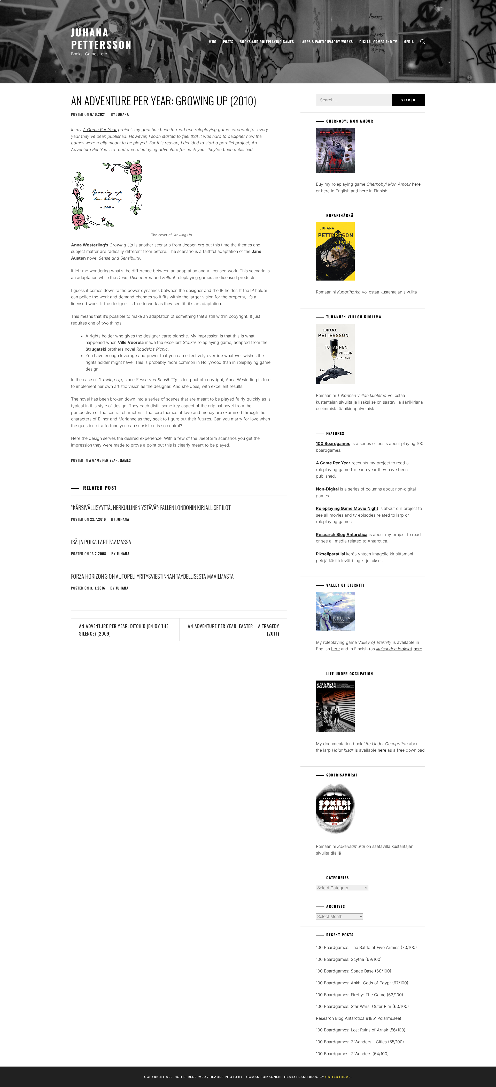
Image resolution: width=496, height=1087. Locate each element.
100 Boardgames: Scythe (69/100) (349, 959)
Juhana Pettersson (101, 38)
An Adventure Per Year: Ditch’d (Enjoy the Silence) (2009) (123, 630)
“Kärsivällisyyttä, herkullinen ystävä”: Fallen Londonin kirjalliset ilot (151, 507)
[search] (422, 41)
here (416, 184)
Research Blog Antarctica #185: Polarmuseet (358, 1018)
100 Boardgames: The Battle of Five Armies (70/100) (366, 947)
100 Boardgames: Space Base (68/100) (353, 970)
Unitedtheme (338, 1077)
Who (212, 41)
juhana (122, 114)
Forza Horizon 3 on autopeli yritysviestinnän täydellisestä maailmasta (152, 576)
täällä (336, 853)
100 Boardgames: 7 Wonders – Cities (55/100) (360, 1041)
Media (409, 41)
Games (125, 460)
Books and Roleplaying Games (267, 41)
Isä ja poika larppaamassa (101, 542)
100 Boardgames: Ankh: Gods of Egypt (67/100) (362, 982)
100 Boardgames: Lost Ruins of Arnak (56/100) (361, 1029)
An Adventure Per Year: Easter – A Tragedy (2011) (233, 630)
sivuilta (410, 292)
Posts (228, 41)
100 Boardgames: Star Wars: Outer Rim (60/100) (362, 1006)
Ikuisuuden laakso (393, 648)
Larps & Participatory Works (326, 41)
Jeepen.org (193, 244)
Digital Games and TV (378, 41)
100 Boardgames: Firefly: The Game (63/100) (359, 994)
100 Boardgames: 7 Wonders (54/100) (352, 1053)
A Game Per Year (103, 460)
